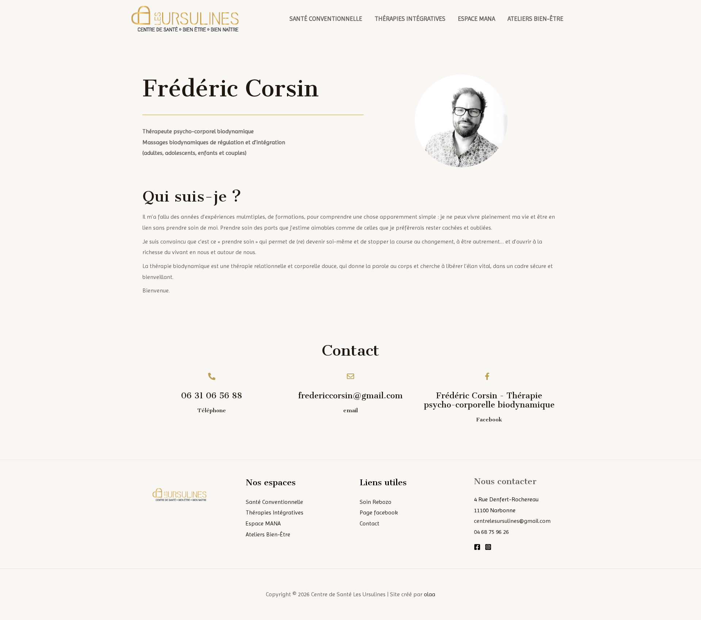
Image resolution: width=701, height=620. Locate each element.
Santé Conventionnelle (326, 18)
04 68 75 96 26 (491, 531)
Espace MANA (476, 18)
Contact (369, 523)
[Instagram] (488, 547)
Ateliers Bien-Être (535, 18)
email (350, 410)
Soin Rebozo (375, 501)
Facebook (489, 419)
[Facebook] (477, 547)
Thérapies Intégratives (410, 18)
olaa (429, 594)
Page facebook (379, 512)
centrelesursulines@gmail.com (512, 520)
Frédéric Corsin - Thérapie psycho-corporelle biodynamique (489, 400)
